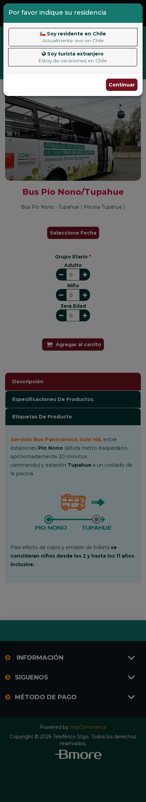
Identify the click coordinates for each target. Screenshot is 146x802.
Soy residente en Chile (74, 37)
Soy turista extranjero (72, 57)
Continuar (122, 85)
